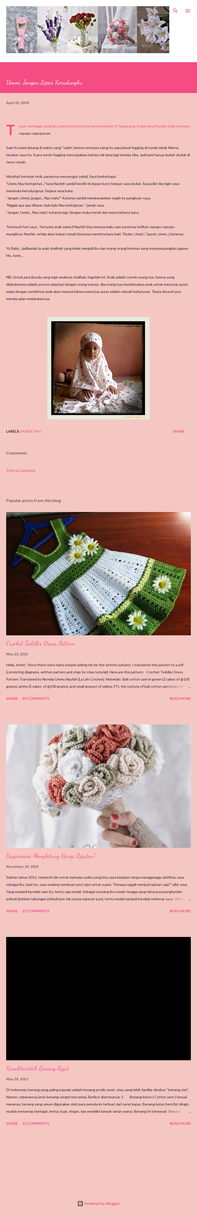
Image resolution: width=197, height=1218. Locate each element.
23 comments (35, 911)
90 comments (35, 698)
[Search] (175, 9)
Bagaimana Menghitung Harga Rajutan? (51, 856)
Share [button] (179, 431)
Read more (180, 698)
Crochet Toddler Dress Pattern (40, 643)
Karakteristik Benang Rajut (37, 1068)
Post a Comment (20, 470)
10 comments (35, 1123)
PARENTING (31, 431)
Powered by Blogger (101, 1203)
